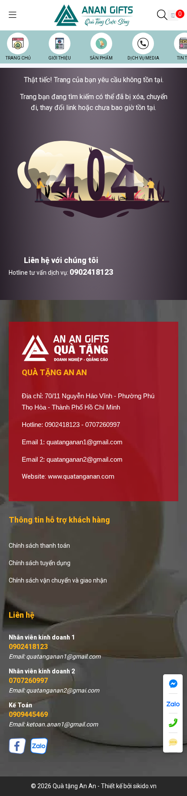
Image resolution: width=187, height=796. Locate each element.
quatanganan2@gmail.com (85, 459)
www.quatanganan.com (81, 476)
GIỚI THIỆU (59, 58)
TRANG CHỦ (18, 58)
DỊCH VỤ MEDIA (143, 58)
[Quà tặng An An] (93, 14)
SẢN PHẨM (101, 58)
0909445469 (28, 714)
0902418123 (91, 271)
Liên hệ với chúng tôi (61, 260)
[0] (172, 15)
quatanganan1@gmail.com (85, 442)
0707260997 (28, 680)
